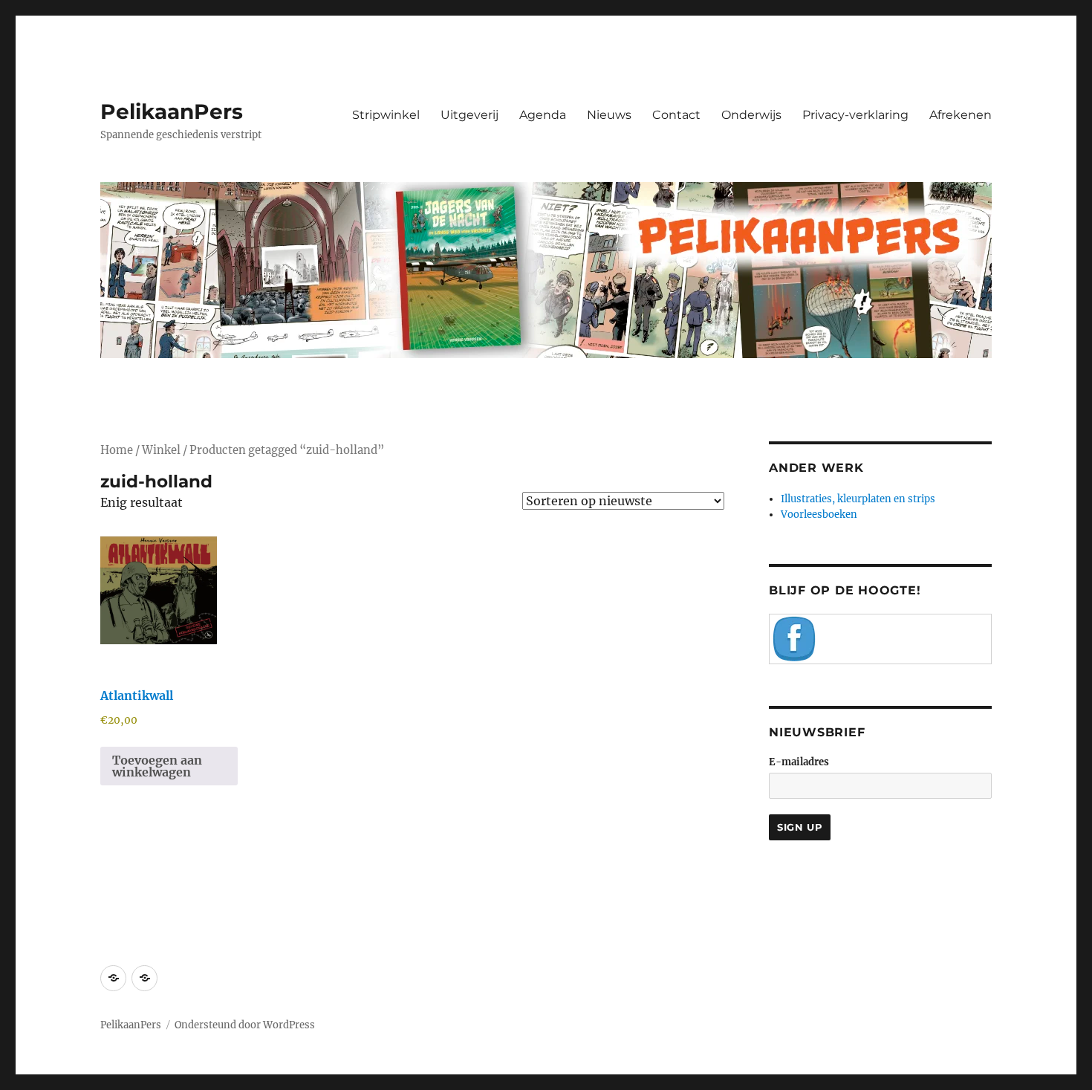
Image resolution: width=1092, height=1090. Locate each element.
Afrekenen (960, 115)
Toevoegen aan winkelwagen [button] (157, 766)
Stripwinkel (386, 115)
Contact (676, 115)
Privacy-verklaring (855, 115)
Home (116, 450)
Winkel (161, 450)
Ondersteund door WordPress (245, 1025)
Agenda (542, 115)
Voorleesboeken (819, 514)
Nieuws (609, 115)
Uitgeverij (469, 115)
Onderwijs (751, 115)
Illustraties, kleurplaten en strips (858, 499)
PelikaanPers (171, 111)
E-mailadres (799, 762)
